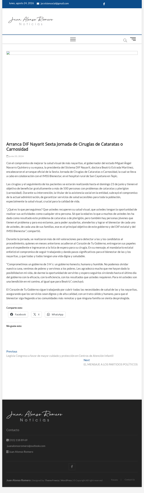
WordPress (66, 480)
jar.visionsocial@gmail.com (54, 3)
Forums (114, 480)
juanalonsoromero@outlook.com (25, 445)
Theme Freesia (52, 480)
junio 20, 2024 (16, 156)
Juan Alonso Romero (20, 451)
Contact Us (130, 479)
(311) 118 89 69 (18, 440)
